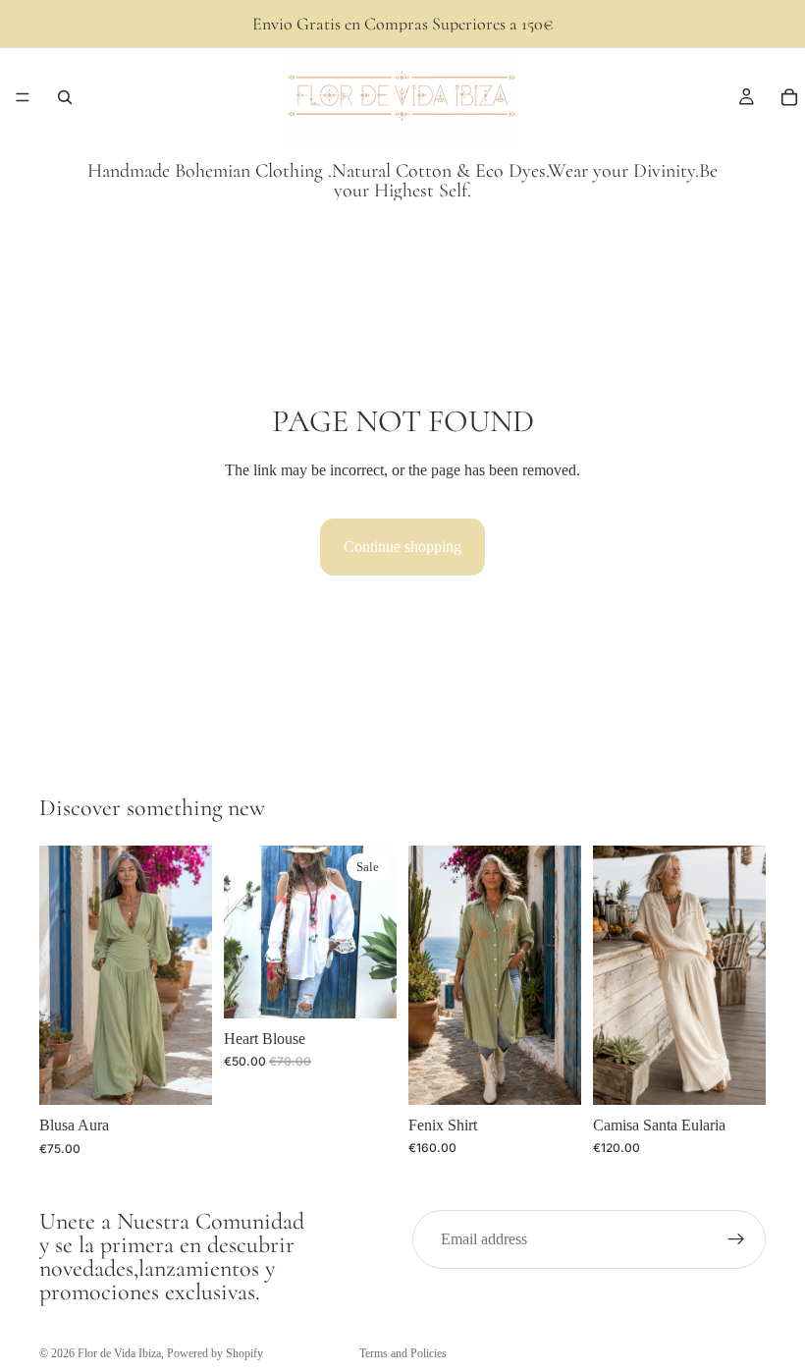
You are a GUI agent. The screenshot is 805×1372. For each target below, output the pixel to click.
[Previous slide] (60, 975)
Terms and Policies (403, 1353)
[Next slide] (190, 975)
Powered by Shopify (215, 1353)
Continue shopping (402, 546)
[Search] (64, 97)
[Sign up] (736, 1239)
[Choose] (181, 1074)
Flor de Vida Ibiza (119, 1353)
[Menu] (22, 97)
